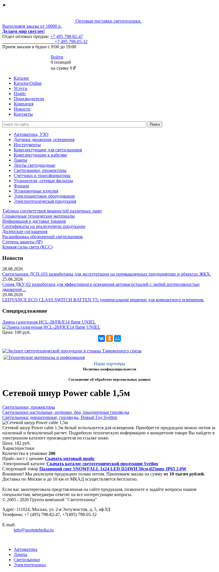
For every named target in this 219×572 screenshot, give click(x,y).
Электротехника (30, 564)
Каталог (21, 78)
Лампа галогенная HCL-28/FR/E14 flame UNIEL (49, 322)
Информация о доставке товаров (34, 221)
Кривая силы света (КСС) (27, 246)
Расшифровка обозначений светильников (42, 236)
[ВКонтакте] (101, 338)
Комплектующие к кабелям (40, 154)
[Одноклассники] (109, 338)
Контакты (23, 114)
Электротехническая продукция (45, 201)
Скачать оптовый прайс (70, 458)
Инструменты (27, 144)
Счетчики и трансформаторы (42, 175)
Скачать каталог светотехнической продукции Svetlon (102, 463)
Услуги (20, 88)
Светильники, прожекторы (40, 170)
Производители (29, 98)
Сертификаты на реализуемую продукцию (43, 226)
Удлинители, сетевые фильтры (43, 180)
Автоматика (25, 549)
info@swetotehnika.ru (34, 529)
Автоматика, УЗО (31, 134)
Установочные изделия (36, 190)
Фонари (21, 185)
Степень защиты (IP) (22, 241)
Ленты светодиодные (34, 165)
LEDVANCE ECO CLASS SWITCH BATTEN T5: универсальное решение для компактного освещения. (103, 299)
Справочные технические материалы (38, 216)
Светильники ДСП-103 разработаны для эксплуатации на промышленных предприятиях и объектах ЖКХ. (106, 274)
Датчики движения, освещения (44, 139)
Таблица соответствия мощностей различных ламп (52, 210)
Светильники (27, 559)
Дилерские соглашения (24, 231)
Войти (57, 57)
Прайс (20, 93)
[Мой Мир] (117, 338)
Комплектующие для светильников (48, 149)
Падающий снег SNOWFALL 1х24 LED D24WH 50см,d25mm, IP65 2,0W (112, 468)
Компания (23, 103)
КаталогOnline (28, 83)
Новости (22, 109)
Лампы (20, 160)
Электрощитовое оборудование (44, 196)
